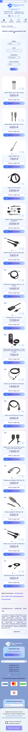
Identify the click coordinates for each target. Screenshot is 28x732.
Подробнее (17, 631)
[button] (11, 153)
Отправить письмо (14, 655)
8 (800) (19, 12)
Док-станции (5, 596)
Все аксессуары (6, 599)
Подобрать (14, 69)
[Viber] (12, 16)
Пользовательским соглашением (14, 715)
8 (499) (8, 11)
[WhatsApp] (15, 16)
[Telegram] (19, 16)
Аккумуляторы (18, 593)
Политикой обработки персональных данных (14, 717)
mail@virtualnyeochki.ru (14, 651)
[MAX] (9, 16)
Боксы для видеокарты (16, 596)
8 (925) (8, 13)
